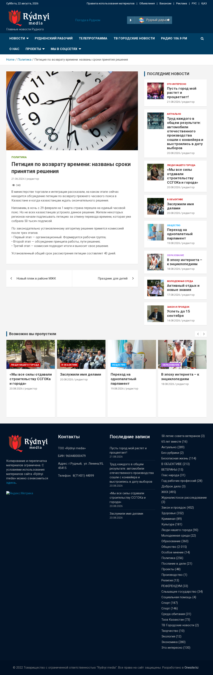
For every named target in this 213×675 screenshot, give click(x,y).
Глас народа (170, 475)
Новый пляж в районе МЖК (36, 278)
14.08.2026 (173, 320)
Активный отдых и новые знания (183, 287)
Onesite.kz (192, 667)
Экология (168, 636)
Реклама (181, 3)
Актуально (174, 114)
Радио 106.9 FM (174, 38)
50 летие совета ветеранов (180, 436)
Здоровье (168, 513)
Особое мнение (172, 552)
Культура (167, 524)
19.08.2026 (173, 243)
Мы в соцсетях (64, 49)
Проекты (33, 49)
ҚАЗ (204, 3)
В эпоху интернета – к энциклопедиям (184, 262)
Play (130, 20)
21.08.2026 (173, 101)
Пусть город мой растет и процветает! (181, 92)
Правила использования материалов (111, 3)
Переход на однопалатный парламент (180, 234)
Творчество (169, 631)
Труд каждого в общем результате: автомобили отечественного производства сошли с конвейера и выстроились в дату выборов (185, 133)
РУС (194, 3)
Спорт (165, 603)
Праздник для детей (113, 278)
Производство (172, 575)
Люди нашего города (181, 165)
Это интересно (176, 84)
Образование (175, 255)
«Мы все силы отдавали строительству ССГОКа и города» (182, 175)
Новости (17, 38)
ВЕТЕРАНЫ (169, 469)
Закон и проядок (178, 307)
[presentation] (198, 334)
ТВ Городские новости (134, 38)
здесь (11, 483)
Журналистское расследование (184, 497)
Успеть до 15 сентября (178, 313)
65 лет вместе (171, 441)
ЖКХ (164, 492)
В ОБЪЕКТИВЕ (175, 199)
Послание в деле (173, 563)
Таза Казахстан (172, 619)
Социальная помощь (176, 597)
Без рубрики (170, 453)
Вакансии (165, 3)
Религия (167, 580)
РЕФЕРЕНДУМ (171, 586)
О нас (14, 49)
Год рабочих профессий (178, 481)
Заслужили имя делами (80, 374)
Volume (167, 20)
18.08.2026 (173, 268)
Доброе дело (171, 486)
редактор (33, 178)
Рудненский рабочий (54, 38)
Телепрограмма (93, 38)
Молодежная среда (180, 281)
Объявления (147, 3)
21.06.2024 (17, 178)
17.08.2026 (173, 294)
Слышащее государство (179, 591)
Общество (173, 225)
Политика (19, 157)
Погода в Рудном (87, 20)
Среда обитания (173, 614)
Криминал (168, 519)
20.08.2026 (173, 153)
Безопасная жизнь (174, 458)
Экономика (169, 642)
